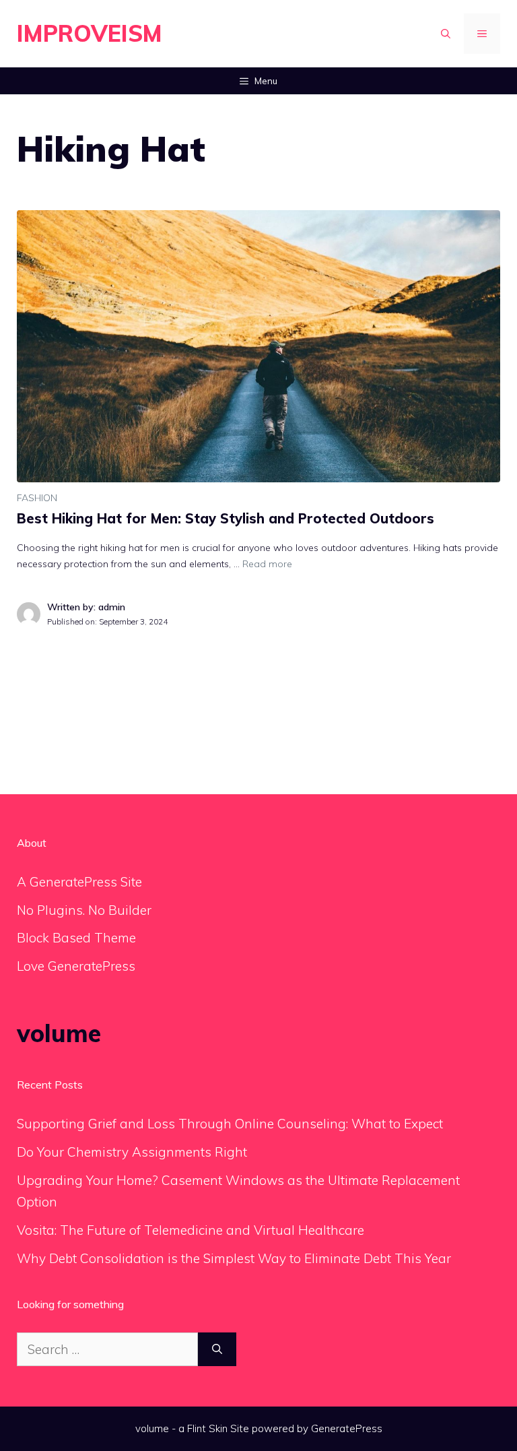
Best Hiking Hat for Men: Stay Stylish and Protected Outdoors (225, 518)
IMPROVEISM (89, 33)
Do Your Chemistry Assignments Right (132, 1152)
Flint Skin (207, 1428)
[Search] (217, 1349)
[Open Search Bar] (445, 33)
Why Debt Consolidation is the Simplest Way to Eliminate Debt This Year (234, 1258)
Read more (267, 564)
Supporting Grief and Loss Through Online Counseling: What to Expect (230, 1124)
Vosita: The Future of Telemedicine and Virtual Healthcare (190, 1230)
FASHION (37, 498)
